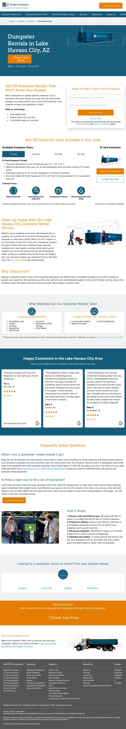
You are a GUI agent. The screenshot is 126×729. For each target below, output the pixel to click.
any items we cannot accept (109, 337)
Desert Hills (46, 588)
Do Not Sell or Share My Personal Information (21, 724)
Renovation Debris (34, 675)
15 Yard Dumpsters (11, 678)
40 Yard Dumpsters (11, 685)
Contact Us (87, 675)
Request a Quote (55, 672)
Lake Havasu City (44, 21)
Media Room (88, 678)
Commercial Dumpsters (36, 685)
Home (11, 21)
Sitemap (86, 683)
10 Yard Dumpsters (11, 672)
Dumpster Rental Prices (36, 14)
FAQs (51, 685)
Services (83, 14)
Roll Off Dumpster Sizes (63, 14)
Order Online (54, 670)
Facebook (118, 672)
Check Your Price (112, 5)
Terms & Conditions (34, 688)
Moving (29, 680)
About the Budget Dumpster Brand (97, 685)
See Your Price (96, 112)
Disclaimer (20, 711)
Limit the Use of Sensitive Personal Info (64, 698)
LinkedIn (117, 678)
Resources (97, 14)
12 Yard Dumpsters (11, 675)
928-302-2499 (112, 179)
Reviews (86, 672)
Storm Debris (32, 678)
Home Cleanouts (33, 672)
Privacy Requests (56, 696)
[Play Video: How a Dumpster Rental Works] (30, 527)
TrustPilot (27, 705)
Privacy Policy (95, 118)
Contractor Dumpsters (35, 683)
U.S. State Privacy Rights (59, 693)
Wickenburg (92, 588)
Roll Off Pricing (9, 691)
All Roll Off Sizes (9, 688)
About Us (111, 14)
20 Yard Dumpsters (11, 680)
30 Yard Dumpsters (11, 683)
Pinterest (118, 670)
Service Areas (54, 678)
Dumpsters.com (61, 713)
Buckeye (22, 588)
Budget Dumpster (17, 713)
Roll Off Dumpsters (11, 670)
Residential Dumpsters (36, 670)
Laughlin (68, 588)
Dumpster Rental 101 (11, 14)
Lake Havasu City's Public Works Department (43, 468)
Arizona (31, 21)
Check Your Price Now (110, 171)
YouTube (117, 683)
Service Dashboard (56, 675)
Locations (21, 21)
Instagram (118, 675)
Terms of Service (102, 124)
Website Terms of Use (57, 688)
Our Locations (88, 680)
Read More (7, 396)
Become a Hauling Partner (59, 680)
